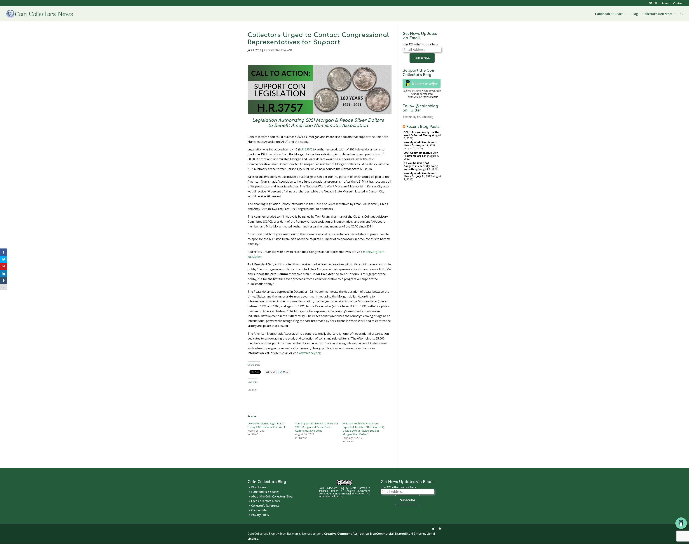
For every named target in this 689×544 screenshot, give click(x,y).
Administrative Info (275, 50)
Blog (634, 14)
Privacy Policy (260, 515)
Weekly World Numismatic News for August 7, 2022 (421, 144)
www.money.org (310, 353)
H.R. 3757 (305, 149)
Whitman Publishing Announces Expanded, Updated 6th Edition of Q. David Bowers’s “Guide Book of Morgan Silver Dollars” (364, 429)
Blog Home (258, 487)
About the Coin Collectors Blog (272, 496)
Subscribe (422, 58)
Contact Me (259, 510)
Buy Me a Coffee (412, 90)
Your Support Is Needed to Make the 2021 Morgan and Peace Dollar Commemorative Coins (316, 427)
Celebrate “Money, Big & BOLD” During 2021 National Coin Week (266, 425)
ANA (289, 50)
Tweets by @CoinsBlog (418, 117)
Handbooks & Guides (265, 492)
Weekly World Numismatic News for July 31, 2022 (421, 175)
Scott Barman (358, 488)
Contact (678, 3)
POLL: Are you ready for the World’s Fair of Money (421, 133)
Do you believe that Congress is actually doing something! (421, 166)
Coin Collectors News (265, 501)
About (666, 3)
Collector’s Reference (657, 14)
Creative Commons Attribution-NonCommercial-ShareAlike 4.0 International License (344, 493)
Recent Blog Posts (423, 127)
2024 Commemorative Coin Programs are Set (421, 154)
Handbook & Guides (609, 14)
